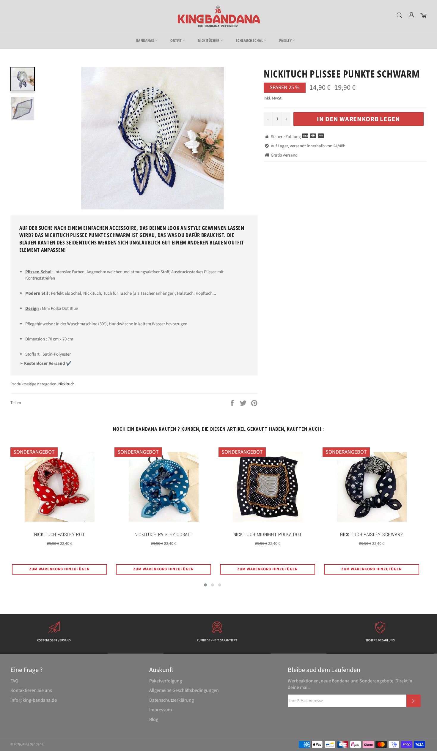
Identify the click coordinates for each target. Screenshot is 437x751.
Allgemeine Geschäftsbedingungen (184, 690)
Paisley (286, 40)
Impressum (160, 709)
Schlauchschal (250, 40)
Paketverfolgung (165, 681)
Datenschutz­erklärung (171, 700)
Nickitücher (209, 40)
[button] (205, 585)
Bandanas (145, 40)
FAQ (14, 681)
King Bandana (32, 744)
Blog (153, 719)
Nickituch (66, 384)
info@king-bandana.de (33, 700)
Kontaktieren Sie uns (31, 690)
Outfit (176, 40)
